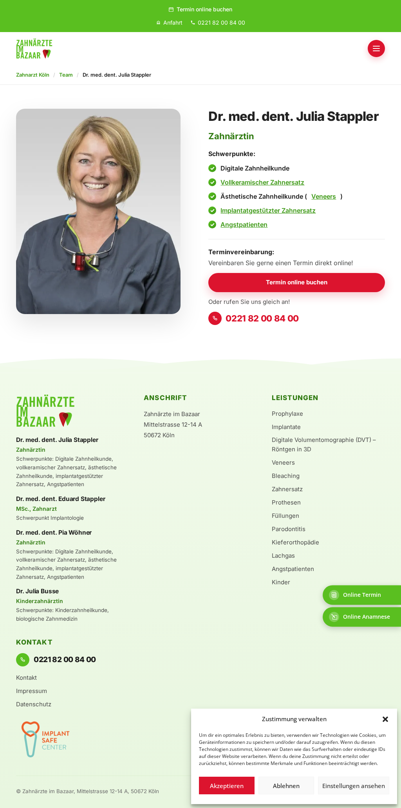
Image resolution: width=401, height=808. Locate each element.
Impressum (31, 691)
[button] (385, 719)
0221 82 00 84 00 (262, 318)
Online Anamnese (366, 616)
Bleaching (286, 475)
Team (66, 75)
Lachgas (283, 555)
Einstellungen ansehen (353, 786)
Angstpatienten (243, 224)
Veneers (323, 196)
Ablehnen (286, 786)
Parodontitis (288, 529)
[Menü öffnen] (376, 48)
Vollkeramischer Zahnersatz (262, 182)
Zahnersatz (287, 489)
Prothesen (286, 502)
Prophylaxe (287, 413)
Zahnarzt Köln (32, 75)
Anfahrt (172, 22)
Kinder (281, 582)
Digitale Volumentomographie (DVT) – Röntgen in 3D (324, 444)
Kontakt (26, 677)
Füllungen (285, 515)
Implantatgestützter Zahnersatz (268, 210)
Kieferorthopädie (295, 542)
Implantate (286, 427)
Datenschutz (33, 704)
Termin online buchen (204, 9)
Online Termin (362, 594)
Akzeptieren (227, 786)
